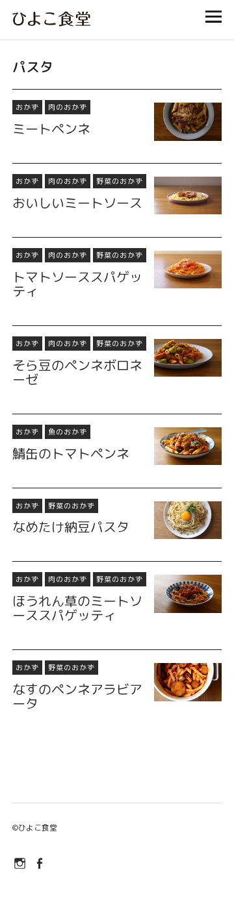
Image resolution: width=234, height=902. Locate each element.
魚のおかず (67, 432)
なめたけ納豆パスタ (70, 527)
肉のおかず (67, 107)
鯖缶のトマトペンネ (70, 453)
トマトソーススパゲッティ (77, 284)
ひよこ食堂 (37, 827)
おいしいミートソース (77, 203)
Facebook (40, 862)
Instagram (21, 862)
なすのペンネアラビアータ (77, 696)
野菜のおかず (119, 181)
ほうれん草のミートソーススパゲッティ (77, 608)
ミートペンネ (51, 128)
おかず (27, 107)
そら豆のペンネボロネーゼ (77, 372)
